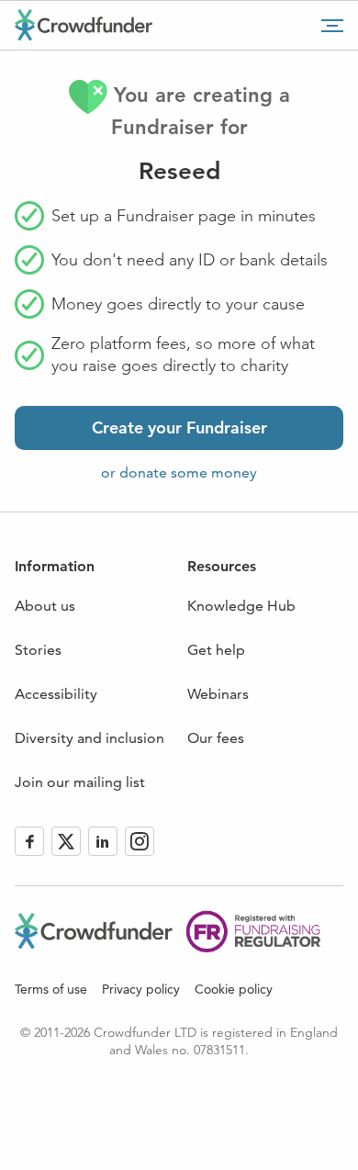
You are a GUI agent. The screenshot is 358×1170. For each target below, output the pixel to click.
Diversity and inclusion (89, 738)
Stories (38, 649)
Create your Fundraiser (179, 427)
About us (45, 605)
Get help (216, 649)
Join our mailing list (80, 782)
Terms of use (51, 989)
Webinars (218, 694)
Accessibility (56, 694)
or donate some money (179, 472)
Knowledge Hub (241, 605)
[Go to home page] (83, 24)
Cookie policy (234, 989)
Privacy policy (141, 989)
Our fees (215, 738)
